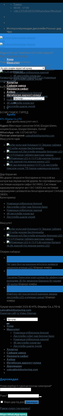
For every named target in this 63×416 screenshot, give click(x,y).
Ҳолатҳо (12, 349)
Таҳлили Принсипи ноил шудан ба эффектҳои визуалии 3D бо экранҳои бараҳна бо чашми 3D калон (35, 281)
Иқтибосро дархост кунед (24, 362)
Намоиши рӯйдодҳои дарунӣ (31, 72)
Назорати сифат (17, 88)
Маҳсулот (13, 329)
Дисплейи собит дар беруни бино (27, 96)
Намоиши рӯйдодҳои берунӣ (31, 65)
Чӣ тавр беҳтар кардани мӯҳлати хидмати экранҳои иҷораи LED (32, 265)
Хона (10, 59)
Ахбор (11, 359)
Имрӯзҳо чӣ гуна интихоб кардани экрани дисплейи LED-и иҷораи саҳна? (32, 295)
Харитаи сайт (8, 313)
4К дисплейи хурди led (27, 75)
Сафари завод (16, 85)
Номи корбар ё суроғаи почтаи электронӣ (26, 385)
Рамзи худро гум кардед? (15, 408)
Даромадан (31, 402)
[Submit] (8, 323)
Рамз (3, 395)
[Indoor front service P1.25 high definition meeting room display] (11, 71)
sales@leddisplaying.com (40, 135)
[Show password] (40, 396)
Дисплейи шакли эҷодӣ (21, 106)
